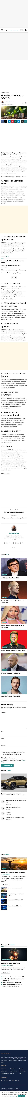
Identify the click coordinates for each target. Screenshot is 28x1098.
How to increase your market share (12, 982)
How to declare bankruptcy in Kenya (11, 273)
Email (2, 738)
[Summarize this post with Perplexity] (25, 121)
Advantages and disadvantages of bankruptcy (13, 270)
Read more (6, 884)
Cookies (17, 1088)
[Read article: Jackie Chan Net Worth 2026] (14, 567)
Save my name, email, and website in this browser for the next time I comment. (13, 753)
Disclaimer (10, 1088)
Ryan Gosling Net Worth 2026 (10, 696)
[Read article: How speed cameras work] (4, 889)
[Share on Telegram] (18, 121)
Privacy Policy (4, 1090)
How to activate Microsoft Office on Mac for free (16, 801)
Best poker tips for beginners (10, 963)
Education (4, 1071)
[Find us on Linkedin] (10, 1080)
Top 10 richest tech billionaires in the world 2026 (13, 602)
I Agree (22, 1096)
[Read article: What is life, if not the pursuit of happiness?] (14, 863)
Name (2, 731)
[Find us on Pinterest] (12, 1080)
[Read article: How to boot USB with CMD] (4, 901)
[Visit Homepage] (14, 30)
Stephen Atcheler (6, 965)
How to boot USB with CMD (16, 900)
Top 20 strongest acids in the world (16, 894)
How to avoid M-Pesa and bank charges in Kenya (12, 261)
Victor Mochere (9, 102)
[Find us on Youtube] (16, 1080)
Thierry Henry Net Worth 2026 (10, 673)
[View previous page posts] (12, 278)
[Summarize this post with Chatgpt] (22, 121)
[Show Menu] (2, 30)
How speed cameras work (15, 888)
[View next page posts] (15, 278)
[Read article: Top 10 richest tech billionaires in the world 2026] (14, 590)
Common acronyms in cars (10, 794)
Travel (20, 1073)
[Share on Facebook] (2, 121)
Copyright (12, 1090)
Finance (7, 92)
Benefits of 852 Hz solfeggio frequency (15, 817)
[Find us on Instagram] (7, 1080)
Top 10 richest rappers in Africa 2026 (13, 650)
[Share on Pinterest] (12, 121)
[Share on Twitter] (5, 121)
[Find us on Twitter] (4, 1080)
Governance (13, 1071)
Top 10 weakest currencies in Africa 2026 (13, 976)
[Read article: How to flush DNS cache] (4, 907)
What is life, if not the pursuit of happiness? (13, 872)
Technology (22, 1071)
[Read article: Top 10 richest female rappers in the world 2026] (14, 615)
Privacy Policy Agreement (8, 758)
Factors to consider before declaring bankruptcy (11, 266)
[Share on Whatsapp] (15, 121)
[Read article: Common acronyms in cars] (14, 783)
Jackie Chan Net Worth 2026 (10, 578)
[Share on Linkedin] (9, 121)
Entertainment (6, 959)
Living (4, 868)
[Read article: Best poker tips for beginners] (14, 954)
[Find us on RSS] (18, 1080)
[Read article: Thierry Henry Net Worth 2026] (14, 662)
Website (3, 745)
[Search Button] (26, 30)
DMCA (18, 1090)
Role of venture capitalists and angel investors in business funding (12, 985)
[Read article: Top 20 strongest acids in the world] (4, 895)
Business (3, 1068)
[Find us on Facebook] (1, 1080)
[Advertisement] (14, 14)
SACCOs (7, 473)
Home (2, 92)
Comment (4, 712)
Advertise (3, 1088)
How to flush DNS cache (15, 906)
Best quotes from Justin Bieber (13, 807)
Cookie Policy (13, 1096)
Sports (21, 1068)
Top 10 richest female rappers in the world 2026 (12, 626)
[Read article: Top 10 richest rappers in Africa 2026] (14, 639)
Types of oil (8, 812)
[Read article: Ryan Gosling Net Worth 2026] (14, 685)
